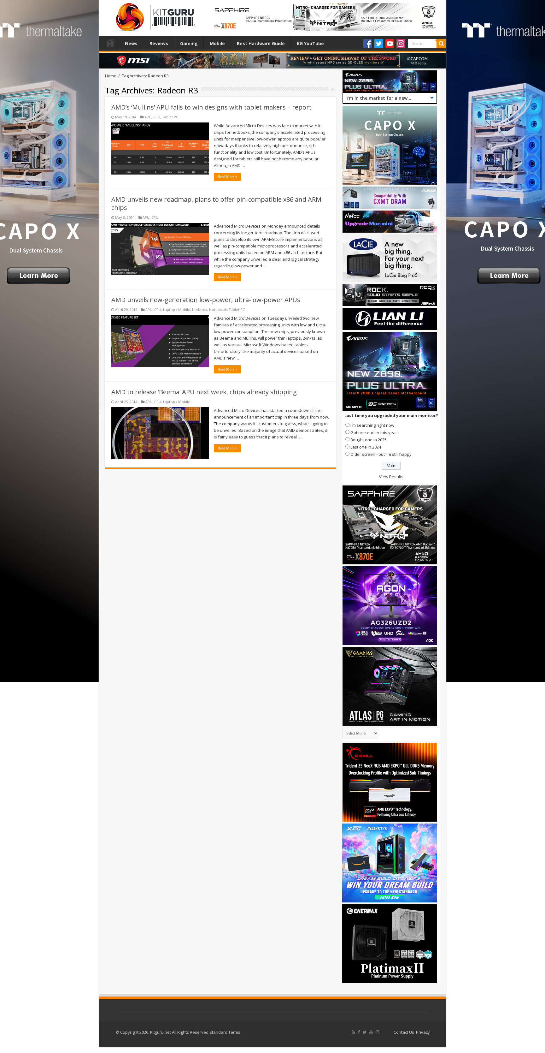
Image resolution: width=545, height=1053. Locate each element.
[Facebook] (367, 43)
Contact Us (404, 1032)
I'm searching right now (372, 425)
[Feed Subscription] (333, 89)
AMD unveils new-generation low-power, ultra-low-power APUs (205, 299)
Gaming (189, 43)
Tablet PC (170, 117)
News (131, 43)
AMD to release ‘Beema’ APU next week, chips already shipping (204, 392)
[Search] (441, 43)
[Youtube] (389, 43)
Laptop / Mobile (176, 309)
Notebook (218, 309)
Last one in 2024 (365, 447)
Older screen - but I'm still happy (381, 454)
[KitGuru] (154, 15)
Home (110, 42)
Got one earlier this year (373, 432)
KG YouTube (310, 43)
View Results (391, 476)
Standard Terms (224, 1032)
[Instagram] (400, 43)
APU (147, 117)
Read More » (227, 177)
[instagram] (377, 1032)
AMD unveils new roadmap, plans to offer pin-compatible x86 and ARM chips (216, 203)
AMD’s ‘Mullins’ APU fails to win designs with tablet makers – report (211, 107)
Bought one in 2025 (368, 440)
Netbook (199, 309)
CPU (156, 117)
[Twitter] (378, 43)
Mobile (217, 43)
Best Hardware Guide (261, 43)
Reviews (158, 43)
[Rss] (353, 1032)
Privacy (423, 1032)
